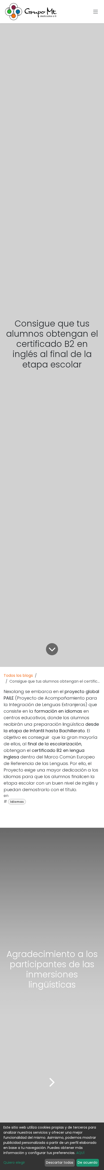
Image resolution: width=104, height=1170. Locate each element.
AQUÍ (80, 1152)
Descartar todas (59, 1162)
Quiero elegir (14, 1162)
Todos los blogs (18, 675)
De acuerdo (87, 1162)
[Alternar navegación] (95, 12)
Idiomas (17, 802)
